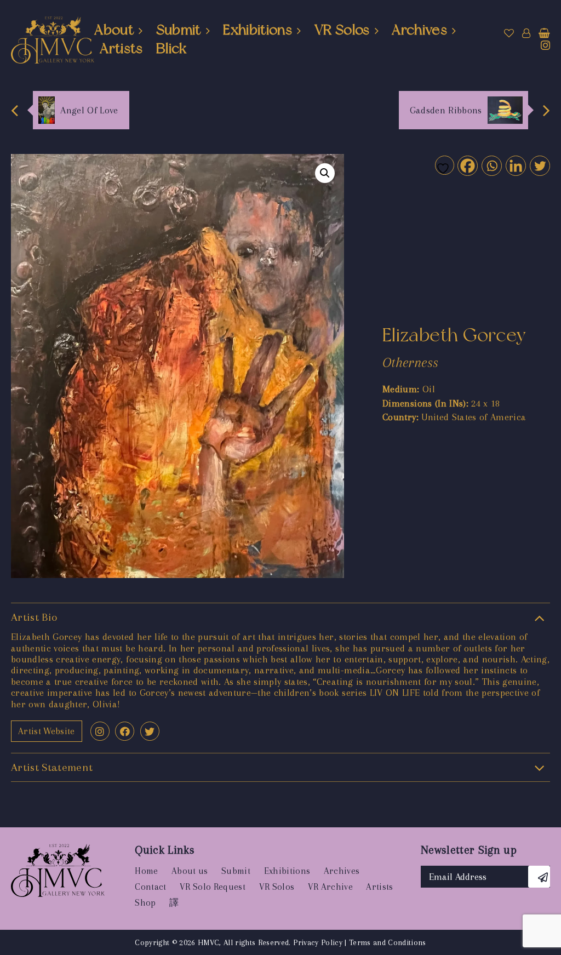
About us (189, 871)
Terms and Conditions (387, 942)
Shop (145, 902)
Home (146, 871)
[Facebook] (467, 165)
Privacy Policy (317, 942)
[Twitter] (539, 165)
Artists (121, 48)
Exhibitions (257, 29)
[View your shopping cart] (544, 33)
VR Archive (330, 887)
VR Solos (342, 29)
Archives (419, 29)
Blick (171, 48)
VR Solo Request (212, 887)
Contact (150, 887)
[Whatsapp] (491, 165)
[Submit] (539, 877)
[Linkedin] (515, 165)
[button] (325, 173)
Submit (178, 29)
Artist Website (46, 731)
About (114, 29)
